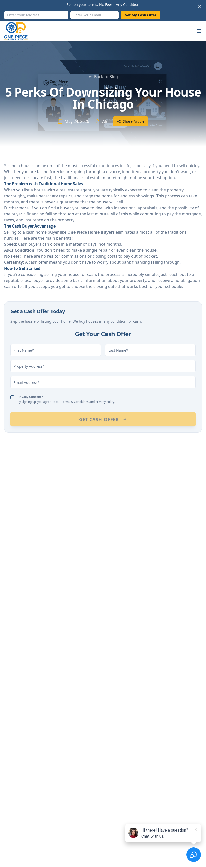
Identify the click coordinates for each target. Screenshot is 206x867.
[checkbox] (12, 397)
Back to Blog (106, 76)
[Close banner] (199, 6)
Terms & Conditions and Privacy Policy (87, 402)
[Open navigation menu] (199, 31)
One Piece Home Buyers (91, 232)
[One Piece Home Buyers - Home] (19, 31)
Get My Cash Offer (140, 15)
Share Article (133, 121)
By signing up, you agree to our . (66, 399)
